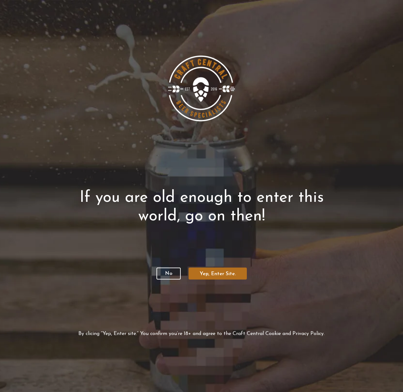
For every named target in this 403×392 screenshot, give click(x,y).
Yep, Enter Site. (218, 273)
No (168, 273)
